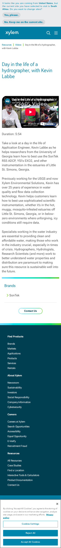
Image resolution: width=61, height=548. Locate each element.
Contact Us (13, 484)
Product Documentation (20, 480)
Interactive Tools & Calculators (23, 475)
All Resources (15, 460)
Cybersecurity (15, 407)
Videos (18, 45)
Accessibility (14, 431)
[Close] (57, 503)
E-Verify (12, 441)
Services (12, 363)
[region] (30, 523)
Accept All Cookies (30, 542)
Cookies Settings (30, 524)
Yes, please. (11, 15)
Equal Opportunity (17, 436)
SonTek (14, 295)
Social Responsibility (18, 397)
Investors (12, 392)
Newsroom (13, 382)
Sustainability (15, 387)
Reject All (30, 533)
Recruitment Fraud (17, 445)
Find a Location (16, 470)
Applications (14, 353)
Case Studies (14, 465)
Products (12, 358)
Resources (7, 45)
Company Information (19, 402)
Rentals (11, 368)
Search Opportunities (19, 426)
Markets (12, 348)
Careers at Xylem (16, 421)
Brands (11, 343)
